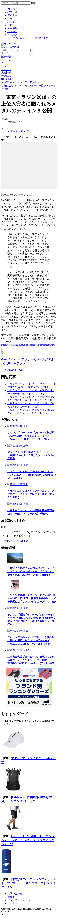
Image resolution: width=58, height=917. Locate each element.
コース (11, 18)
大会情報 (12, 28)
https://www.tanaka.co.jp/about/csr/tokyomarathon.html (28, 344)
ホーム (11, 9)
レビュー (12, 25)
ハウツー (12, 21)
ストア (28, 38)
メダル (11, 131)
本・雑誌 (12, 34)
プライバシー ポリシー (20, 900)
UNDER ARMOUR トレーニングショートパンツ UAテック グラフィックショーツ (28, 840)
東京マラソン (22, 131)
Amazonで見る (15, 369)
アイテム (12, 15)
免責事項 (12, 896)
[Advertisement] (29, 161)
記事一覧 (12, 12)
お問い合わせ (14, 893)
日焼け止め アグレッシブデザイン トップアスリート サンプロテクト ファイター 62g (28, 883)
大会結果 (12, 31)
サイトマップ (14, 903)
